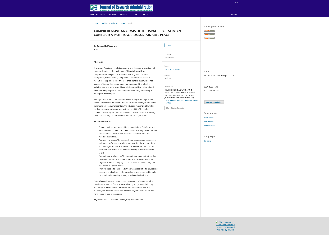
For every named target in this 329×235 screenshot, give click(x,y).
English (207, 141)
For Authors (208, 121)
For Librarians (209, 125)
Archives (123, 14)
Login (237, 2)
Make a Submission (214, 102)
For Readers (208, 118)
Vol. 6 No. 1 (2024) (118, 23)
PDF (170, 45)
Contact (144, 14)
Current (112, 14)
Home (96, 23)
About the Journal (97, 14)
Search (134, 14)
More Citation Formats (175, 108)
